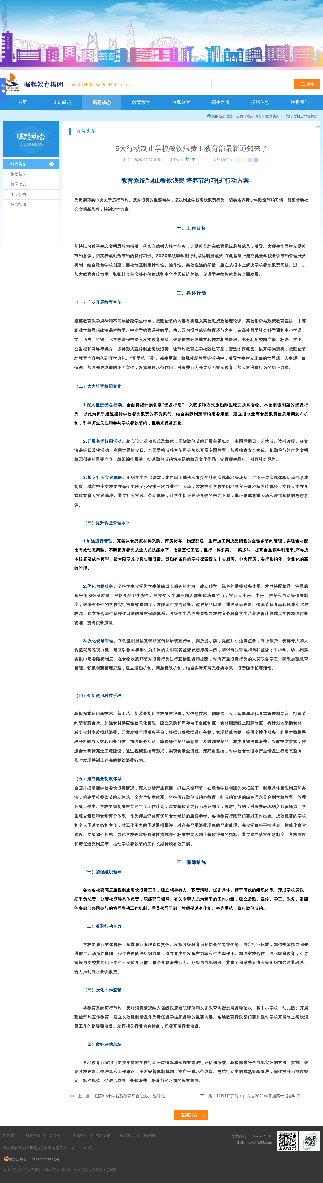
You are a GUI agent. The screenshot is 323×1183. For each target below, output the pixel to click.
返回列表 (189, 1115)
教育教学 (141, 102)
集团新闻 (18, 174)
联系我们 (300, 102)
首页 (22, 102)
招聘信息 (260, 102)
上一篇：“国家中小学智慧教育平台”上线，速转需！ (119, 1096)
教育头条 (272, 116)
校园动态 (18, 184)
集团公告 (18, 194)
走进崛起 (62, 102)
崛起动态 (102, 102)
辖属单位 (181, 102)
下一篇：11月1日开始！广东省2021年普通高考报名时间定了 (254, 1096)
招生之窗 (220, 102)
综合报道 (18, 204)
